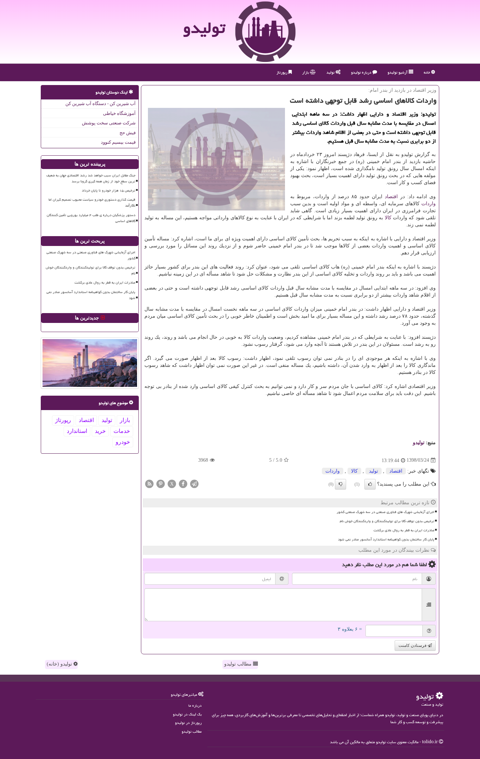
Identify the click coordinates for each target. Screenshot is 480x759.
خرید (100, 431)
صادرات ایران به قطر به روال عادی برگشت (404, 530)
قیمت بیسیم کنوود (118, 142)
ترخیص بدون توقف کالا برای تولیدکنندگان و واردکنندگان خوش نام (387, 521)
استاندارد (77, 431)
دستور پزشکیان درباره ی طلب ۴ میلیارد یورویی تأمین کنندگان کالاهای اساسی (91, 218)
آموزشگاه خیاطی (119, 113)
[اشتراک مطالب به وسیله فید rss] (149, 483)
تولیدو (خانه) (60, 664)
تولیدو (204, 28)
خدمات (121, 431)
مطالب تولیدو (238, 664)
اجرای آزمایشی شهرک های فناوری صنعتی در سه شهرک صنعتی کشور (385, 511)
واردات (428, 203)
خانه (427, 72)
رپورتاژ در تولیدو (188, 722)
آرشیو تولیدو (398, 72)
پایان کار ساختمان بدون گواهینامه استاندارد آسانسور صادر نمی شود (386, 539)
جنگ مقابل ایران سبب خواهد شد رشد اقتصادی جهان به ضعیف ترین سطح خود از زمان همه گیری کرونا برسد (90, 178)
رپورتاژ (282, 72)
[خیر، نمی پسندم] (340, 484)
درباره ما (195, 705)
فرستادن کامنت (413, 645)
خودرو (123, 442)
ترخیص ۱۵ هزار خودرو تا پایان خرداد (108, 190)
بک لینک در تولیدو (187, 714)
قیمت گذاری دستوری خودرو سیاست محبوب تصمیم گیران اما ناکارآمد (91, 202)
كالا (388, 217)
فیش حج (127, 132)
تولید (331, 72)
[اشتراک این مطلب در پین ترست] (161, 483)
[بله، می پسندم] (370, 484)
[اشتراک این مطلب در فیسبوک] (183, 483)
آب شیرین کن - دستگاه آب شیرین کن (100, 103)
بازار (306, 72)
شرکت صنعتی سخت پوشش (109, 122)
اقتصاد (391, 196)
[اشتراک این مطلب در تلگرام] (194, 483)
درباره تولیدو (361, 72)
